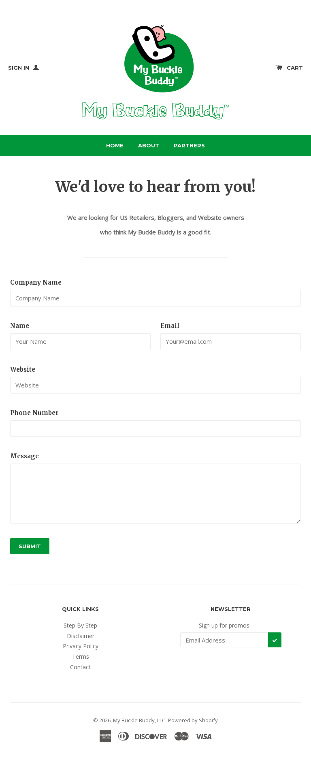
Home (115, 145)
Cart (295, 67)
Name (19, 326)
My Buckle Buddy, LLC (139, 720)
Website (22, 369)
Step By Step (80, 625)
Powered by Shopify (193, 720)
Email (169, 326)
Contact (80, 667)
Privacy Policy (80, 646)
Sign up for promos (224, 625)
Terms (80, 656)
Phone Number (34, 413)
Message (24, 456)
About (148, 145)
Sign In (19, 67)
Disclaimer (80, 636)
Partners (189, 145)
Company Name (36, 282)
